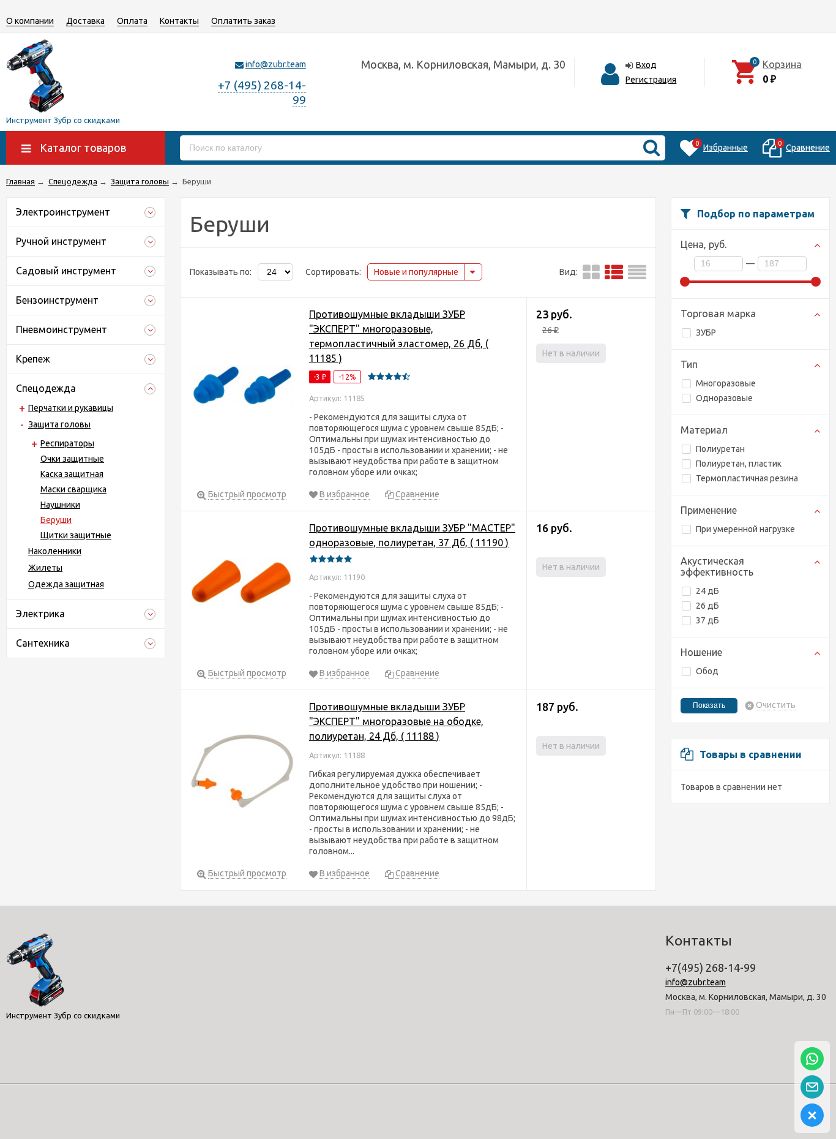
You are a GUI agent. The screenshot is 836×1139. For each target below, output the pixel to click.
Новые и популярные (416, 272)
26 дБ (707, 606)
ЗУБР (706, 332)
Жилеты (45, 568)
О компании (30, 21)
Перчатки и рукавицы (70, 408)
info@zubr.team (275, 64)
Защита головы (59, 424)
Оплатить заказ (243, 21)
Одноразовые (724, 398)
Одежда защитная (66, 584)
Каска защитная (71, 474)
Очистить (776, 705)
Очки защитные (72, 459)
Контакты (179, 21)
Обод (707, 671)
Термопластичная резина (747, 478)
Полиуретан (720, 449)
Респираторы (67, 443)
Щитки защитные (75, 535)
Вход (646, 65)
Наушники (60, 504)
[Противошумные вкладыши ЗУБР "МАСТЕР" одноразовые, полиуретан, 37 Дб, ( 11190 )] (242, 583)
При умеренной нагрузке (745, 529)
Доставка (85, 21)
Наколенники (54, 551)
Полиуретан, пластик (739, 463)
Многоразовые (726, 383)
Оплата (132, 21)
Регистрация (650, 80)
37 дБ (707, 620)
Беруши (56, 520)
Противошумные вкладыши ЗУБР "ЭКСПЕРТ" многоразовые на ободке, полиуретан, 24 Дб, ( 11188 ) (396, 721)
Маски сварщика (73, 489)
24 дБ (707, 591)
